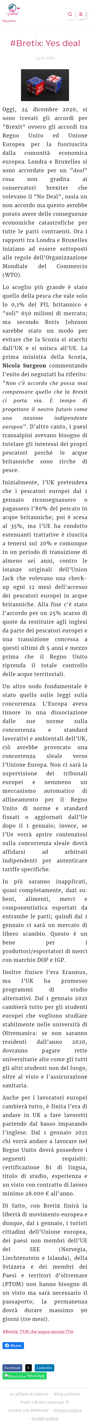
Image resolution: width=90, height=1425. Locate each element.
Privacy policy (68, 1410)
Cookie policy (45, 1418)
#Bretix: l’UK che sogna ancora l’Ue (38, 1331)
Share (16, 1346)
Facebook (12, 1368)
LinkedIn (44, 1368)
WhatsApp (36, 1376)
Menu (81, 14)
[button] (70, 14)
